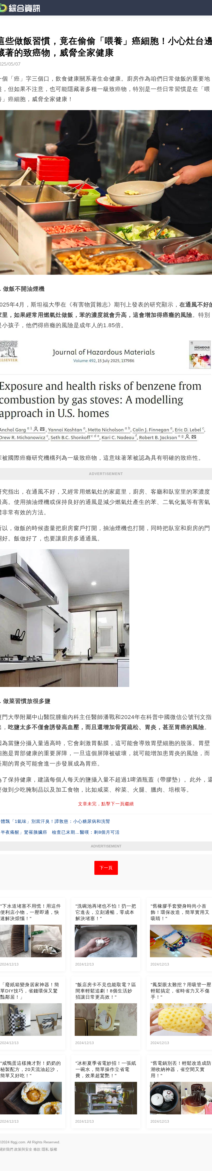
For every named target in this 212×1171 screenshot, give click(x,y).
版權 (53, 1149)
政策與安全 (23, 1149)
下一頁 (106, 868)
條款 (37, 1149)
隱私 (45, 1149)
